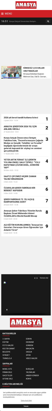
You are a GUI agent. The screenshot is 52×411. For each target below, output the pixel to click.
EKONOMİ (30, 342)
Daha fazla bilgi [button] (26, 400)
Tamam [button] (26, 406)
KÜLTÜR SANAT (9, 349)
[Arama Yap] (48, 21)
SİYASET (6, 355)
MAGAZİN (30, 349)
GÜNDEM (29, 345)
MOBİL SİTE (7, 369)
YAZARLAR (30, 372)
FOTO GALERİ (8, 345)
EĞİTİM (5, 342)
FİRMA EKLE (7, 372)
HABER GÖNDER (32, 375)
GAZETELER (7, 375)
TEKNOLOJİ (7, 358)
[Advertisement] (26, 46)
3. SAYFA (6, 339)
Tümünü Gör (44, 278)
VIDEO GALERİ (31, 358)
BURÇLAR (30, 369)
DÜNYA (29, 339)
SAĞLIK (29, 352)
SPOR (28, 355)
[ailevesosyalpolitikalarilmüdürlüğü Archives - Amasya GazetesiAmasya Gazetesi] (26, 5)
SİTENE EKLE (8, 379)
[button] (35, 275)
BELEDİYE (6, 352)
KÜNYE (28, 379)
